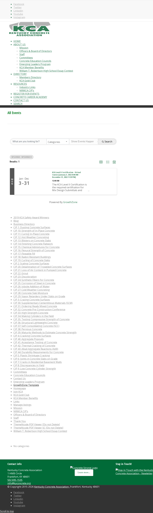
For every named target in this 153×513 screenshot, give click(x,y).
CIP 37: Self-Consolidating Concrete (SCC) (36, 326)
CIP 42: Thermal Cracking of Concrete (34, 345)
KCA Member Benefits (25, 398)
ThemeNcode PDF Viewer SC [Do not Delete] (38, 427)
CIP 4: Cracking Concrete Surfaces (32, 335)
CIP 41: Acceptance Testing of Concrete (35, 342)
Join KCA (18, 391)
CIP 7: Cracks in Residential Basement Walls (37, 362)
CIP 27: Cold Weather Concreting (31, 289)
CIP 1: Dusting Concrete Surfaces (31, 227)
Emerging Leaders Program (29, 381)
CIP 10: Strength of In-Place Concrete (34, 230)
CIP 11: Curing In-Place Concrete (31, 234)
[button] (101, 162)
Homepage (19, 388)
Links (16, 401)
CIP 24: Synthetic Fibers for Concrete (33, 280)
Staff (16, 418)
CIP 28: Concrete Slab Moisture (30, 293)
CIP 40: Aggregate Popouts (28, 339)
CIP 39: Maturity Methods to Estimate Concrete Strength (44, 332)
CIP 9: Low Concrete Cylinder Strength (34, 368)
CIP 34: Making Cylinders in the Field (33, 316)
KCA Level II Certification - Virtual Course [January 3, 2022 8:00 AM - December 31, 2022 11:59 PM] (66, 174)
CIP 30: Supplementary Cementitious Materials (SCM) (43, 303)
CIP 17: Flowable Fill (24, 253)
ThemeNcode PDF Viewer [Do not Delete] (36, 424)
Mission (17, 408)
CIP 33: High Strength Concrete (30, 312)
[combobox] (57, 141)
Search (108, 141)
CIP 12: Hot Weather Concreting (31, 237)
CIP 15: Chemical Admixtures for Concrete (36, 247)
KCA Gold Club (21, 395)
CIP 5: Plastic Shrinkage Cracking (31, 355)
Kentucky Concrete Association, (52, 486)
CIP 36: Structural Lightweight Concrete (35, 322)
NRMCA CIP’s (20, 411)
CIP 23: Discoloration (25, 276)
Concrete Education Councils (29, 375)
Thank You (19, 421)
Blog (16, 220)
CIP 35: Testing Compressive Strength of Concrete (41, 319)
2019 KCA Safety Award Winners (31, 217)
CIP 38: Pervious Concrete (27, 329)
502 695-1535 (14, 480)
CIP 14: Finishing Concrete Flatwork (33, 243)
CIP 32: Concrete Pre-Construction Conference (39, 309)
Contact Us (19, 378)
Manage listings (22, 404)
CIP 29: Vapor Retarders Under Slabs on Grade (39, 296)
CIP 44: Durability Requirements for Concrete (38, 352)
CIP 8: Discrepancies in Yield (28, 365)
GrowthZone (70, 202)
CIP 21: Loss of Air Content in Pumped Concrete (39, 270)
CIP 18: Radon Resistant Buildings (32, 257)
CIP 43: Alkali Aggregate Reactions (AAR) (35, 349)
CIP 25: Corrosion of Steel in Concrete (34, 283)
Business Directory (24, 224)
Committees (20, 372)
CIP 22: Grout (20, 273)
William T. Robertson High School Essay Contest (40, 431)
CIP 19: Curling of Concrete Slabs (31, 260)
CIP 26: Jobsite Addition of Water (31, 286)
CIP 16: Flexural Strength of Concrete (34, 250)
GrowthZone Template (26, 385)
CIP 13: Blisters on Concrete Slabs (32, 240)
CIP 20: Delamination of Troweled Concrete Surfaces (42, 266)
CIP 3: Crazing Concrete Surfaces (31, 299)
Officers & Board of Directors (29, 414)
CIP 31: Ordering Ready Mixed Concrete (35, 306)
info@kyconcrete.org (19, 483)
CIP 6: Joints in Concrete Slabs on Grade (35, 358)
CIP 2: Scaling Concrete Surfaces (31, 263)
